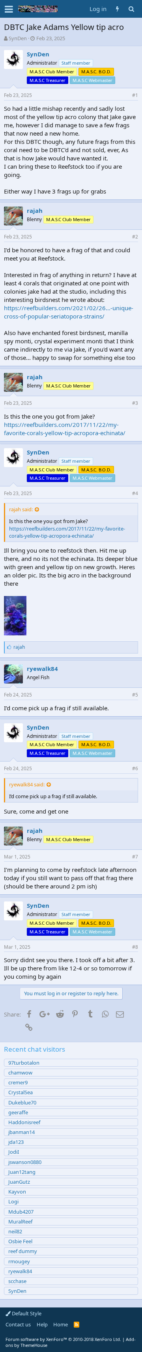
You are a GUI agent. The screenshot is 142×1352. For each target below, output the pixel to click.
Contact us (18, 1324)
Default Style (26, 1313)
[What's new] (117, 9)
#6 (135, 768)
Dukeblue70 (22, 1102)
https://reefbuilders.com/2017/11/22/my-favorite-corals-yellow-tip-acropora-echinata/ (64, 429)
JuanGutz (19, 1181)
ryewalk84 (42, 668)
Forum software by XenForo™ (63, 1339)
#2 (135, 236)
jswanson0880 (24, 1162)
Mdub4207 (21, 1211)
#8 (135, 947)
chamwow (20, 1072)
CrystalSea (20, 1092)
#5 (135, 694)
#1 (135, 95)
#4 (135, 493)
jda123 (16, 1141)
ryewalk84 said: (27, 784)
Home (60, 1324)
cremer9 (18, 1082)
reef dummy (22, 1251)
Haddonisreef (24, 1122)
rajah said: (21, 509)
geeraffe (18, 1112)
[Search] (131, 9)
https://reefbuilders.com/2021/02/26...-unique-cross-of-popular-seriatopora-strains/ (68, 312)
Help (42, 1324)
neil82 (15, 1231)
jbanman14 (21, 1132)
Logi (13, 1201)
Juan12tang (22, 1171)
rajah (35, 210)
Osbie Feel (20, 1241)
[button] (9, 9)
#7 (135, 856)
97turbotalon (23, 1062)
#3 (135, 403)
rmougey (19, 1261)
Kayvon (17, 1191)
